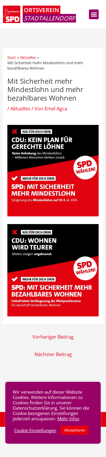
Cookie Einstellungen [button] (35, 430)
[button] (94, 14)
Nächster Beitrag (53, 354)
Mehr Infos (68, 418)
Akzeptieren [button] (74, 430)
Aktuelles (20, 108)
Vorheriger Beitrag (53, 336)
